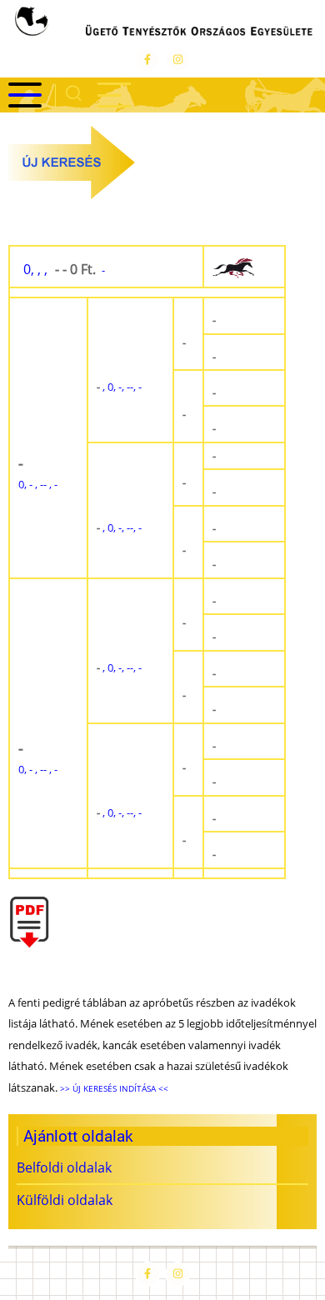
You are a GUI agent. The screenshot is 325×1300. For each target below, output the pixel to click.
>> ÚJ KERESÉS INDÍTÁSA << (113, 1088)
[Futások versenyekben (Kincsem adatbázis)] (244, 266)
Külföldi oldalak (64, 1200)
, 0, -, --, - (119, 386)
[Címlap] (162, 23)
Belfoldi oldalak (64, 1167)
